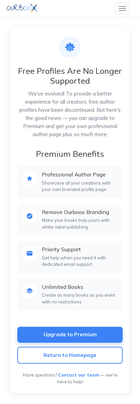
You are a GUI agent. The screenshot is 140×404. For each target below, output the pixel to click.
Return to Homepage (70, 355)
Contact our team (78, 375)
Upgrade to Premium (70, 334)
